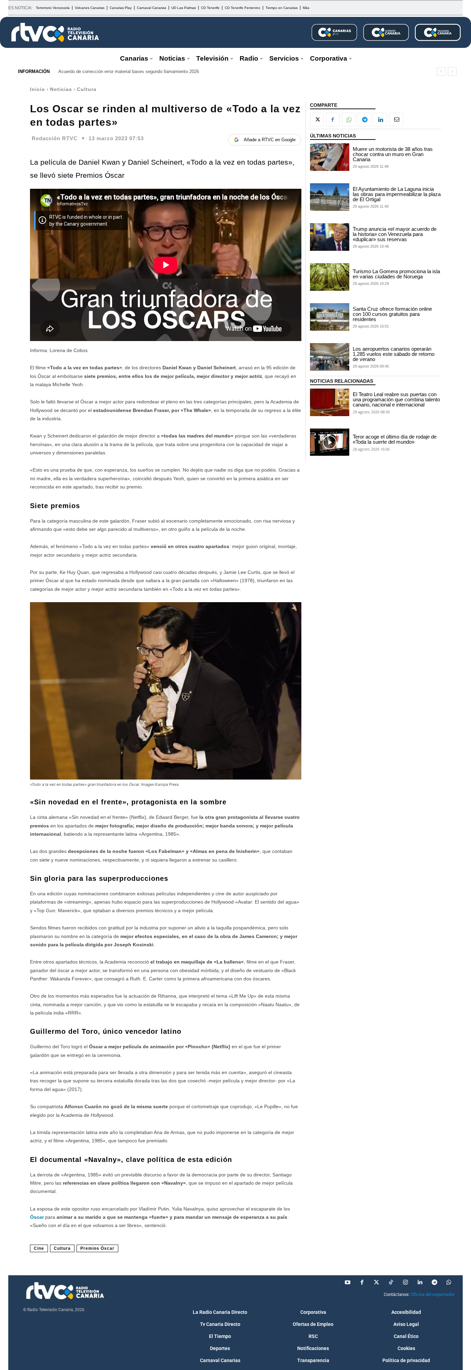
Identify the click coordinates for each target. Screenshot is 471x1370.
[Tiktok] (391, 1282)
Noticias (61, 89)
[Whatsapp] (448, 1282)
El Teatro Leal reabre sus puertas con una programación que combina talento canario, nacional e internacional (396, 399)
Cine (39, 1248)
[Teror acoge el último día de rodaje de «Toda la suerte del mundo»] (329, 442)
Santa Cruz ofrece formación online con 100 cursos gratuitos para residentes (392, 314)
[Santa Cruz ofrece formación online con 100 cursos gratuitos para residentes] (329, 317)
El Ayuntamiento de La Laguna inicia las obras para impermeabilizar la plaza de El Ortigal (397, 194)
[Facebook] (333, 119)
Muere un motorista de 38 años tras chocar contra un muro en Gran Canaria (393, 154)
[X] (317, 119)
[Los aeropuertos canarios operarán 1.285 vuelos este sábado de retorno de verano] (329, 357)
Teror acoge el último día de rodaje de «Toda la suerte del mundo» (395, 439)
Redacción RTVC (55, 138)
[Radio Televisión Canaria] (55, 32)
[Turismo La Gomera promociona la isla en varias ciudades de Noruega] (329, 277)
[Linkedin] (380, 119)
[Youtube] (347, 1282)
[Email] (396, 119)
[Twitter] (376, 1282)
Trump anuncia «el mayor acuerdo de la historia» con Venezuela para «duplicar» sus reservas (395, 234)
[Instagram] (405, 1282)
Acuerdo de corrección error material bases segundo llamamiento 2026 (128, 71)
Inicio (37, 89)
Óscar (37, 1217)
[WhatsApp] (348, 119)
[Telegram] (364, 119)
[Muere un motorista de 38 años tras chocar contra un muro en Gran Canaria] (329, 157)
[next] (452, 71)
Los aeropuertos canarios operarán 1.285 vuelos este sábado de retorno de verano (393, 354)
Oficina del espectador (432, 1294)
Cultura (87, 89)
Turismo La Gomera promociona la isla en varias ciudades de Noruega (396, 273)
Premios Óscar (97, 1248)
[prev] (441, 71)
